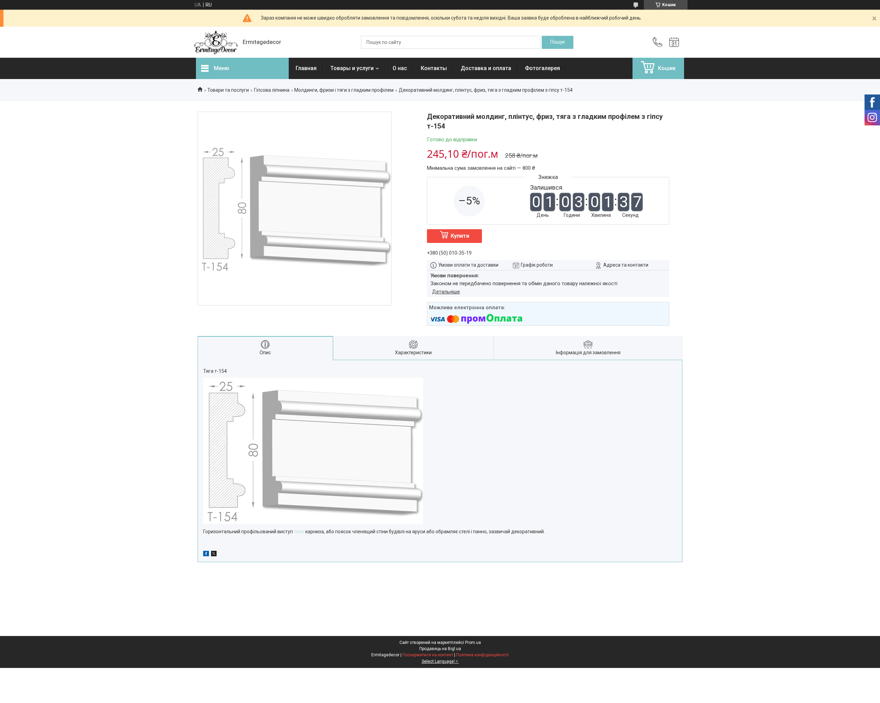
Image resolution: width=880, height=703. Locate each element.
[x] (214, 554)
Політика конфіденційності (482, 654)
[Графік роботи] (674, 42)
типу (299, 531)
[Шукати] (557, 42)
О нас (400, 68)
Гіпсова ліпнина (271, 90)
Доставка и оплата (486, 68)
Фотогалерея (542, 68)
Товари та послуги (228, 90)
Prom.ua (473, 642)
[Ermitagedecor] (216, 42)
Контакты (434, 68)
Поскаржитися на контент (428, 654)
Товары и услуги (352, 68)
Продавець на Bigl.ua (440, 648)
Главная (306, 68)
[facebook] (206, 554)
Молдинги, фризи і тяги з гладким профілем (344, 90)
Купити (460, 236)
